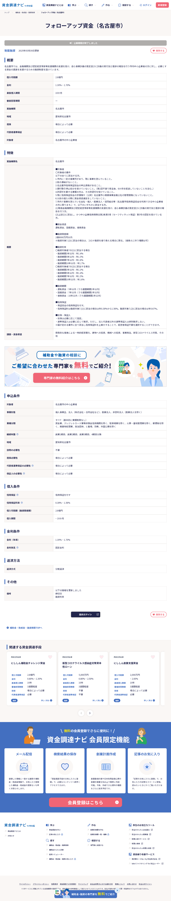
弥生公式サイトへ (145, 884)
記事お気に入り (54, 834)
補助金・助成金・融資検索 (25, 12)
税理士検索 (136, 843)
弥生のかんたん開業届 (140, 834)
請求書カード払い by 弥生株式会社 (144, 859)
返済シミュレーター (56, 854)
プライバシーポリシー (41, 884)
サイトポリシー (25, 884)
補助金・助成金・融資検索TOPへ (26, 627)
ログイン (147, 5)
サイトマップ (83, 884)
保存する (160, 50)
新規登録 (162, 5)
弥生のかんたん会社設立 (141, 830)
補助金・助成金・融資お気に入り (61, 859)
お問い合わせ (132, 884)
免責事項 (54, 884)
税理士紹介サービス (139, 839)
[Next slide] (90, 713)
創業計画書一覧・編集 (98, 834)
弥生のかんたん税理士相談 (141, 848)
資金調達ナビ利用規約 (68, 884)
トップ (6, 12)
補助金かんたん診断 (56, 850)
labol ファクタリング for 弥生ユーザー (146, 863)
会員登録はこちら (85, 802)
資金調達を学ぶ (54, 830)
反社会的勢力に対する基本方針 (101, 884)
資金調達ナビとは (54, 5)
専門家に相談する (96, 845)
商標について (120, 884)
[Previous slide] (81, 713)
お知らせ (11, 835)
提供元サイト (85, 614)
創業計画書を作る (96, 830)
